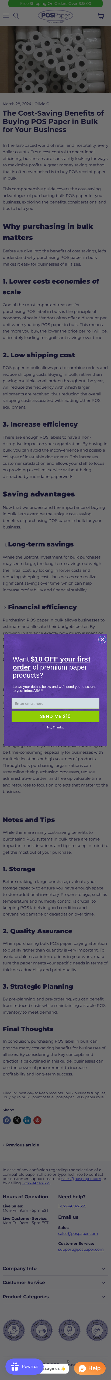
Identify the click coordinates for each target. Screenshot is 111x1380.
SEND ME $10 (55, 716)
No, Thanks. (55, 727)
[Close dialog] (102, 639)
